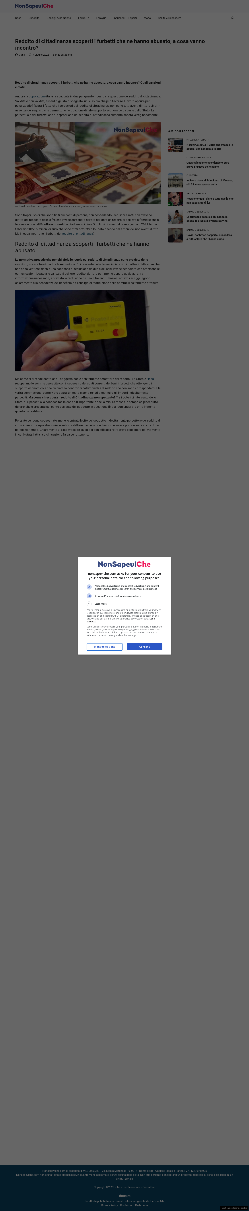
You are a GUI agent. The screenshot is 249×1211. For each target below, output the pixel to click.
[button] (124, 603)
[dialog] (124, 606)
